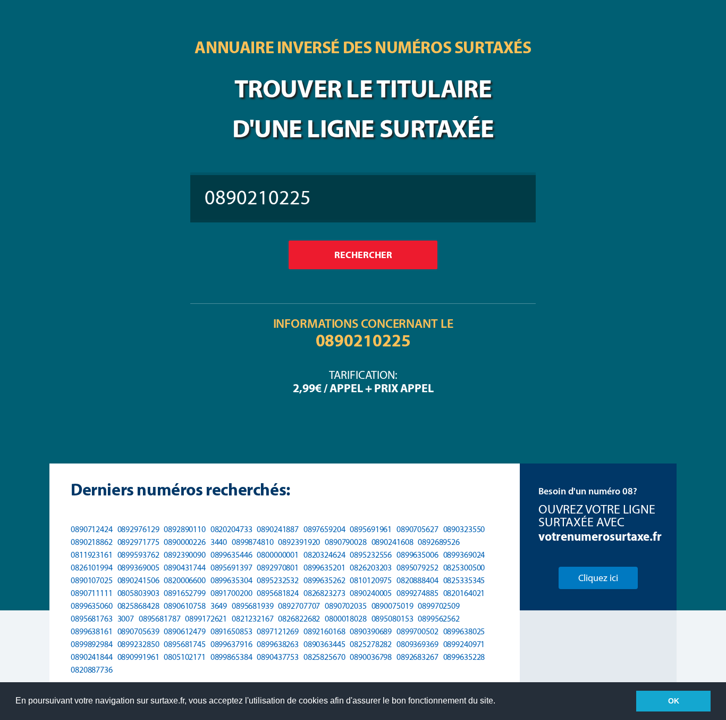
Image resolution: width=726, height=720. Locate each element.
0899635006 (417, 555)
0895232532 (278, 580)
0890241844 (92, 657)
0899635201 (324, 567)
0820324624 (324, 555)
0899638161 (92, 631)
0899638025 (464, 631)
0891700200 (231, 593)
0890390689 (371, 631)
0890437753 (278, 657)
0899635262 (324, 580)
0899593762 (138, 555)
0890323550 (464, 529)
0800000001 (278, 555)
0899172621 (206, 619)
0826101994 (92, 567)
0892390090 (185, 555)
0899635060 (92, 606)
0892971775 (138, 542)
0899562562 (439, 619)
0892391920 (299, 542)
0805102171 (185, 657)
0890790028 (346, 542)
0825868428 (138, 606)
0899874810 (253, 542)
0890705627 (417, 529)
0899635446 (231, 555)
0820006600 (185, 580)
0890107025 (92, 580)
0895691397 (231, 567)
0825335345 (464, 580)
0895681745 (185, 644)
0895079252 (417, 567)
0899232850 (138, 644)
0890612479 (185, 631)
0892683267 (417, 657)
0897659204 (324, 529)
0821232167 (253, 619)
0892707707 (299, 606)
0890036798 (371, 657)
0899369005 (138, 567)
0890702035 (346, 606)
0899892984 (92, 644)
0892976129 (138, 529)
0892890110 (185, 529)
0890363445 (324, 644)
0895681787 (160, 619)
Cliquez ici (598, 578)
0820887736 (92, 670)
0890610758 (185, 606)
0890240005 (371, 593)
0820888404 (417, 580)
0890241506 (138, 580)
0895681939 (253, 606)
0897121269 (278, 631)
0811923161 (92, 555)
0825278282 (371, 644)
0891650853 (231, 631)
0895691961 (371, 529)
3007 (125, 619)
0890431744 (185, 567)
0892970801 (278, 567)
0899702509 (439, 606)
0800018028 (346, 619)
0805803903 (138, 593)
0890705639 (138, 631)
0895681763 (92, 619)
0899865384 (231, 657)
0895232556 (371, 555)
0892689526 (439, 542)
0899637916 (231, 644)
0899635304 (231, 580)
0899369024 (464, 555)
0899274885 (417, 593)
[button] (499, 702)
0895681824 (278, 593)
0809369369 (417, 644)
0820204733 (231, 529)
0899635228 (464, 657)
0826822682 (299, 619)
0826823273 (324, 593)
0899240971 (464, 644)
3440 (218, 542)
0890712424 (92, 529)
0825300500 (464, 567)
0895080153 (392, 619)
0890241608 (392, 542)
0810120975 (371, 580)
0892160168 (324, 631)
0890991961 (138, 657)
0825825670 (324, 657)
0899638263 (278, 644)
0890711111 (92, 593)
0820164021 (464, 593)
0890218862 (92, 542)
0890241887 (278, 529)
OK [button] (673, 701)
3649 (218, 606)
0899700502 (417, 631)
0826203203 (371, 567)
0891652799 (185, 593)
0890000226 (185, 542)
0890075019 (392, 606)
